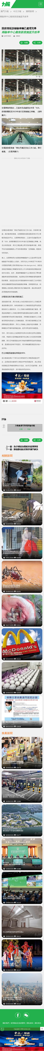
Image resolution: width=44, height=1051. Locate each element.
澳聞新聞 (30, 11)
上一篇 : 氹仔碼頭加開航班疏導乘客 (22, 446)
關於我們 (6, 1023)
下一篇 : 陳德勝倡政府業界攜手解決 (22, 449)
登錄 (28, 429)
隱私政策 (30, 1023)
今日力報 (17, 11)
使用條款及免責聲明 (18, 1023)
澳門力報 (5, 11)
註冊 (21, 429)
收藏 (26, 43)
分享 (39, 43)
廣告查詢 (38, 1023)
